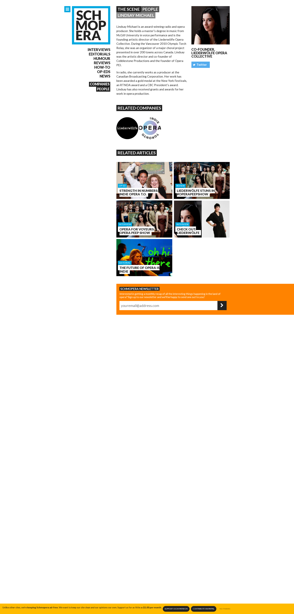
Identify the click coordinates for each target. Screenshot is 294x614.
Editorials (99, 54)
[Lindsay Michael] (210, 25)
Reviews (102, 63)
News (105, 76)
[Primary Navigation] (67, 9)
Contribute (203, 609)
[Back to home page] (91, 25)
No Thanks (225, 609)
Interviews (99, 50)
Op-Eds (103, 72)
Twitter (202, 64)
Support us (176, 609)
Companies (99, 84)
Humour (102, 58)
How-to (102, 67)
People (103, 89)
